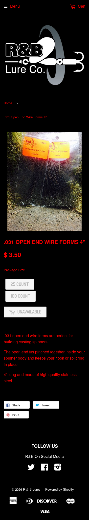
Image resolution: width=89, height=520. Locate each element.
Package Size (14, 269)
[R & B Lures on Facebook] (44, 468)
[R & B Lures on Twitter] (31, 468)
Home (8, 103)
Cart (81, 6)
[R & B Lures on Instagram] (58, 468)
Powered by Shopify (59, 489)
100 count (20, 296)
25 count (20, 284)
